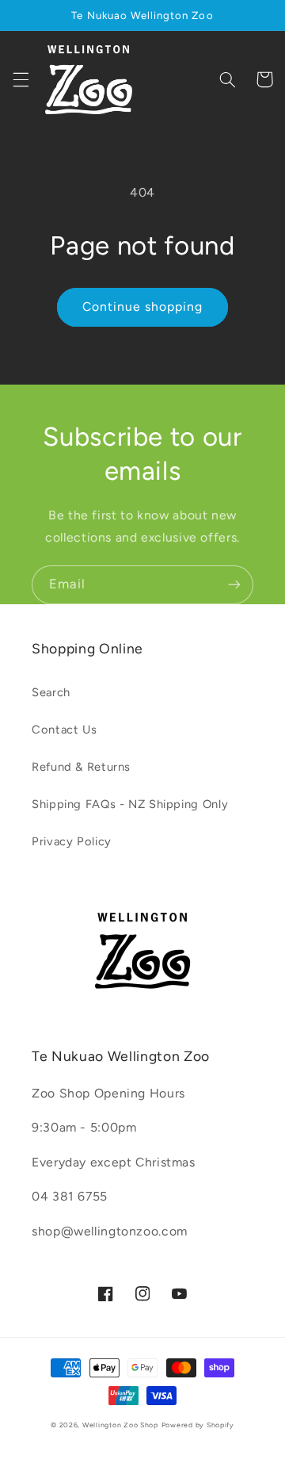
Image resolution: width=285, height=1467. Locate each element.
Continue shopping (142, 306)
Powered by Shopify (198, 1425)
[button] (20, 79)
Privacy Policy (72, 841)
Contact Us (64, 729)
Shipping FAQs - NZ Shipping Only (130, 804)
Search (51, 692)
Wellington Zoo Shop (120, 1425)
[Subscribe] (234, 584)
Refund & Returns (81, 767)
